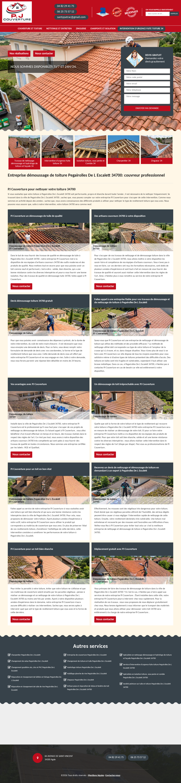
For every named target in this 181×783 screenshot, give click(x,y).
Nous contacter (44, 53)
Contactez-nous (112, 775)
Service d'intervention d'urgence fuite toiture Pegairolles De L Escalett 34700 (147, 666)
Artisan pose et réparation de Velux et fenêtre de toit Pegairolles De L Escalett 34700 (88, 688)
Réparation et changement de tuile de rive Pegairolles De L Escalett (34, 688)
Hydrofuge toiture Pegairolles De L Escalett (84, 667)
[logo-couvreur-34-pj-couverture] (17, 12)
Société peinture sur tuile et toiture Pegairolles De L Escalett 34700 (147, 685)
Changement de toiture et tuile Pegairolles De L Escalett (89, 661)
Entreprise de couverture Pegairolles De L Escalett (87, 655)
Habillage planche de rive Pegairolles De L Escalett (87, 674)
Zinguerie (81, 29)
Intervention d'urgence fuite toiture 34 (141, 29)
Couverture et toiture (30, 29)
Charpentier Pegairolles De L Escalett (25, 655)
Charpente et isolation (103, 29)
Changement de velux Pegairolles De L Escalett (29, 661)
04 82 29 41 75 (65, 6)
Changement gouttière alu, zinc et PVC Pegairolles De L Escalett (33, 669)
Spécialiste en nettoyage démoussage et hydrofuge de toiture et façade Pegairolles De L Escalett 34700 (147, 656)
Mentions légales (96, 775)
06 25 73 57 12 (65, 11)
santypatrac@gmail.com (71, 17)
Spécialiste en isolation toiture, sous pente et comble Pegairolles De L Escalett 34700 (144, 676)
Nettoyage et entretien (59, 29)
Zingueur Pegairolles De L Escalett (80, 680)
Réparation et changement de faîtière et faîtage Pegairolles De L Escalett (36, 679)
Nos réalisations (19, 53)
